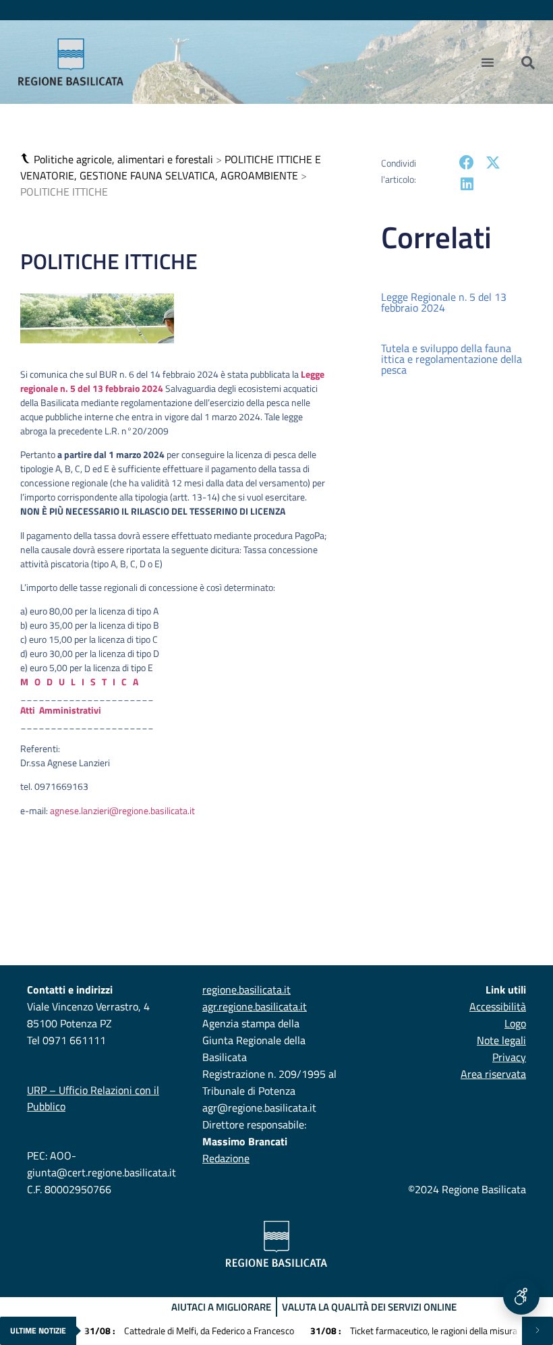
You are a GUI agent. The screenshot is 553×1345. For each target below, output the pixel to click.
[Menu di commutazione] (487, 62)
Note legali (501, 1040)
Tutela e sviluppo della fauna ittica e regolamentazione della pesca (451, 359)
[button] (27, 159)
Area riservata (493, 1074)
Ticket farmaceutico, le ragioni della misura (413, 1330)
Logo (515, 1023)
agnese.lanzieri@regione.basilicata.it (122, 810)
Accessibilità (497, 1006)
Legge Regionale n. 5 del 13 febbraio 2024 (443, 302)
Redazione (226, 1158)
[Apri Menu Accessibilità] (521, 1296)
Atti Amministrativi (60, 710)
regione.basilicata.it (246, 989)
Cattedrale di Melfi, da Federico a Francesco (189, 1330)
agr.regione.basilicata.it (254, 1006)
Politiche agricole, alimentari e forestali (123, 159)
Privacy (509, 1057)
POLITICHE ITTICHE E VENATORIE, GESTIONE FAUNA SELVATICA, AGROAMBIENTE (170, 167)
